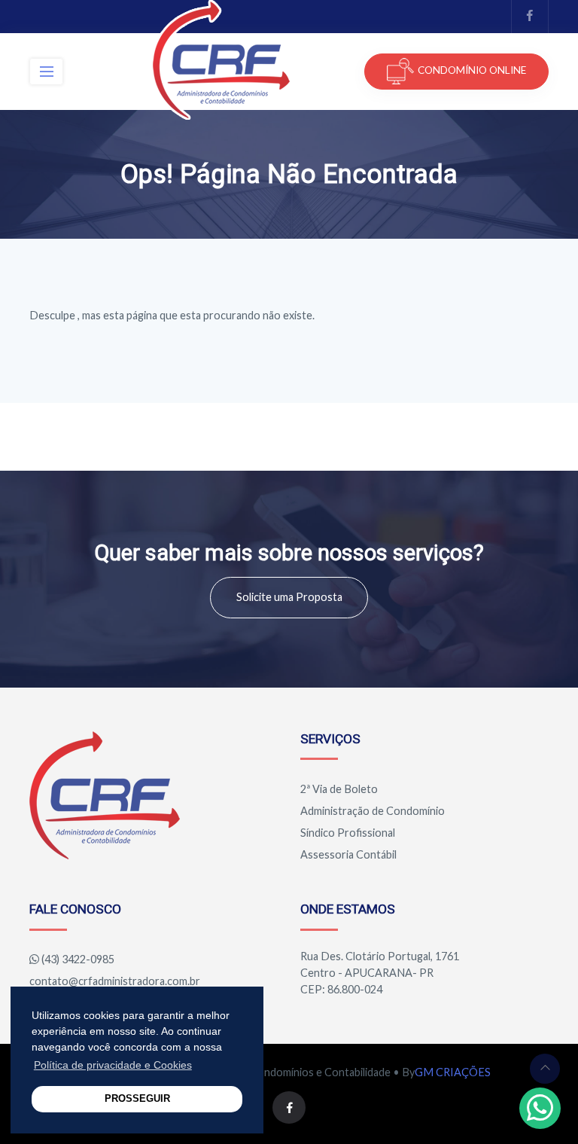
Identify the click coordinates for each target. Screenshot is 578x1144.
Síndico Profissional (347, 832)
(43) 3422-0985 (77, 959)
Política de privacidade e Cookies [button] (113, 1065)
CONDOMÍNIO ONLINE (472, 70)
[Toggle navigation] (46, 71)
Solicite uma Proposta (289, 596)
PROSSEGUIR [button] (137, 1099)
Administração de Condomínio (372, 810)
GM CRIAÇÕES (453, 1072)
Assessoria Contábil (348, 854)
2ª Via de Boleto (339, 788)
